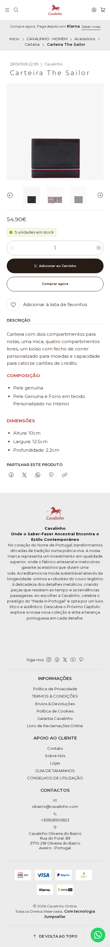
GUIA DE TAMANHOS (55, 770)
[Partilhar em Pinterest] (51, 475)
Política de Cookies (55, 711)
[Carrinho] (103, 10)
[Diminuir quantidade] (11, 248)
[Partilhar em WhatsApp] (37, 475)
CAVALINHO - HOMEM (47, 39)
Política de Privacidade (55, 688)
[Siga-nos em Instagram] (49, 660)
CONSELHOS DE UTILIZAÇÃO (55, 778)
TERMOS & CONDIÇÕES (55, 696)
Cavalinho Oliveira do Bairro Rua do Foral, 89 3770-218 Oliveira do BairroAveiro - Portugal (55, 840)
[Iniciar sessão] (94, 10)
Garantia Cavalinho (55, 718)
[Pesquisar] (16, 10)
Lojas (55, 763)
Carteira (32, 45)
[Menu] (7, 10)
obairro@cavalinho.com (55, 806)
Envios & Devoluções (55, 703)
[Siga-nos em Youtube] (73, 660)
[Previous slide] (11, 195)
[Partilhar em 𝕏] (24, 475)
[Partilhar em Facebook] (11, 475)
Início (14, 39)
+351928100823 (55, 820)
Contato (55, 748)
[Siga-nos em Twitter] (65, 660)
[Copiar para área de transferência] (64, 475)
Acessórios (85, 39)
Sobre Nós (55, 755)
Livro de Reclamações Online (55, 725)
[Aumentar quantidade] (98, 248)
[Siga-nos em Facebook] (57, 660)
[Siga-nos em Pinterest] (81, 660)
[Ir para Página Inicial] (55, 10)
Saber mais (91, 26)
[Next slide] (99, 195)
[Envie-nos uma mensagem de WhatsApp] (98, 935)
